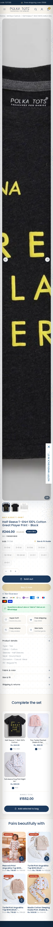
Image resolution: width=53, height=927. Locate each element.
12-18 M (7, 555)
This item (16, 749)
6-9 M (30, 547)
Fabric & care (8, 670)
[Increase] (15, 571)
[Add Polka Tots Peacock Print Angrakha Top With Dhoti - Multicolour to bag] (21, 858)
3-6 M (18, 547)
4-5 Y (7, 562)
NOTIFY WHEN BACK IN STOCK (49, 465)
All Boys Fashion (14, 16)
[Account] (42, 9)
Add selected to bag (28, 808)
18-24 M (21, 555)
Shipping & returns (11, 684)
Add (39, 749)
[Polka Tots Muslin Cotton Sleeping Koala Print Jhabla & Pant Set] (39, 889)
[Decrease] (6, 571)
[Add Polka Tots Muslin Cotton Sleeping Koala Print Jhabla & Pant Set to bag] (46, 900)
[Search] (35, 9)
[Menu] (4, 9)
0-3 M (7, 547)
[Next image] (47, 259)
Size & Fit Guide (44, 541)
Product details (9, 641)
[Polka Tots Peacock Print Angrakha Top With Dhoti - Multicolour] (14, 847)
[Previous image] (5, 259)
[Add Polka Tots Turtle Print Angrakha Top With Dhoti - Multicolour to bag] (46, 858)
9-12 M (41, 547)
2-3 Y (32, 555)
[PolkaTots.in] (20, 9)
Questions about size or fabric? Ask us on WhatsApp (26, 608)
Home (2, 16)
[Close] (49, 447)
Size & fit (6, 677)
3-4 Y (43, 555)
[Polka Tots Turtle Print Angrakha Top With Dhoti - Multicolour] (39, 847)
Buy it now (26, 587)
